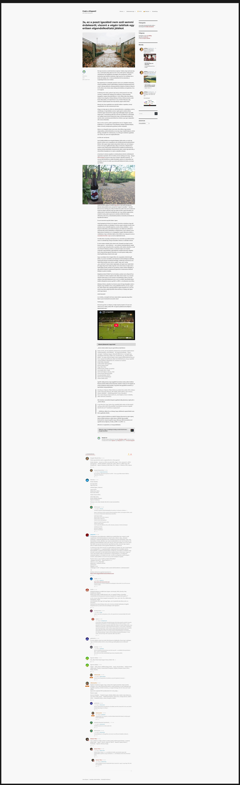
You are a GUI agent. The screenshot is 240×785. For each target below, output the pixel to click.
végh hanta (87, 79)
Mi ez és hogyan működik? (145, 38)
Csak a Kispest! (89, 11)
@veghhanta (145, 37)
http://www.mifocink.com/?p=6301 (102, 582)
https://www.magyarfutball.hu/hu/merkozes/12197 (102, 573)
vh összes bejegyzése (130, 440)
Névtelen (101, 508)
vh (83, 74)
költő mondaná (101, 157)
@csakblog (149, 35)
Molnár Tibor (102, 750)
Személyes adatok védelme (95, 779)
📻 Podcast (146, 11)
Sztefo (101, 612)
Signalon (113, 440)
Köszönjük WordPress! (105, 779)
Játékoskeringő (130, 11)
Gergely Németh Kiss (104, 472)
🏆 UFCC (139, 11)
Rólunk (121, 11)
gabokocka (102, 648)
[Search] (156, 113)
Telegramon (119, 440)
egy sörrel (116, 205)
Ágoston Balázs (94, 657)
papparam (102, 580)
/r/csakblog (155, 11)
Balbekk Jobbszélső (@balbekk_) (102, 722)
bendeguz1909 (104, 620)
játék (83, 77)
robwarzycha (97, 674)
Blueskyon (121, 439)
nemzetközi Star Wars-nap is (104, 235)
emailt (125, 439)
